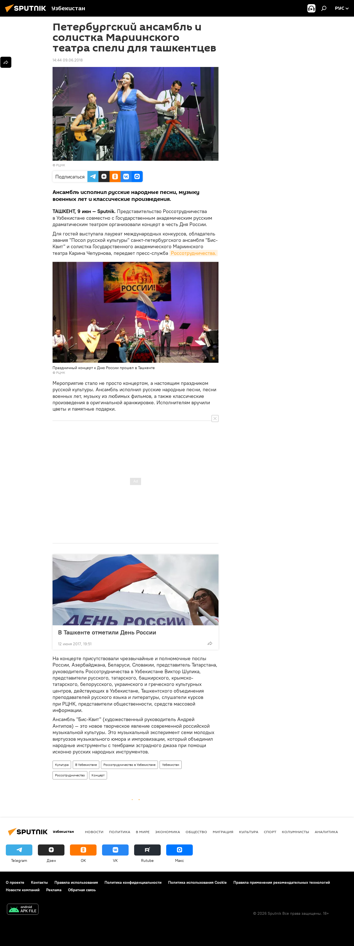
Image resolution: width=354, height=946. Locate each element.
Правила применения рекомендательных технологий (281, 882)
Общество (196, 831)
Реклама (53, 889)
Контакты (39, 882)
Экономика (167, 831)
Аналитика (326, 831)
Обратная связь (82, 889)
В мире (143, 831)
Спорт (270, 831)
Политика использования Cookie (197, 882)
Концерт (98, 775)
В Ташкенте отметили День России (107, 632)
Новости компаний (23, 889)
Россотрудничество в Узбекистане (129, 765)
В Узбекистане (86, 765)
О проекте (15, 882)
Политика (119, 831)
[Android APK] (22, 910)
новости (94, 831)
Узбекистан (170, 765)
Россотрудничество (70, 775)
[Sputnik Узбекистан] (27, 13)
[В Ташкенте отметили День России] (135, 589)
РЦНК (60, 165)
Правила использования (76, 882)
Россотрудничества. (193, 253)
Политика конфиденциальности (133, 882)
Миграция (223, 831)
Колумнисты (295, 831)
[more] (209, 643)
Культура (62, 765)
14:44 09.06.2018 (68, 60)
